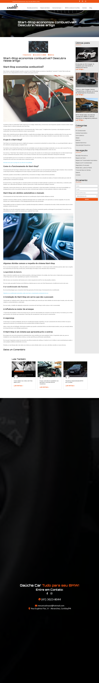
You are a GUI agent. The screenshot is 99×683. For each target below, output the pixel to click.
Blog (90, 8)
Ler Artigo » (80, 69)
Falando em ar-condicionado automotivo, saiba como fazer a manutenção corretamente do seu (25, 293)
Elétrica (51, 55)
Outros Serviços (56, 8)
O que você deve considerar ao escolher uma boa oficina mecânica (49, 382)
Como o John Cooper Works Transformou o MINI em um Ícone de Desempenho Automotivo (87, 91)
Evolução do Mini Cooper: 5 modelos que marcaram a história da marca (85, 65)
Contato (84, 8)
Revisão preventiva (32, 8)
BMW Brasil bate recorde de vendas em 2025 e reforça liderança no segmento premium (86, 116)
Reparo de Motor (45, 8)
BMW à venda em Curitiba (72, 8)
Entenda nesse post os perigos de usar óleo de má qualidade (17, 162)
